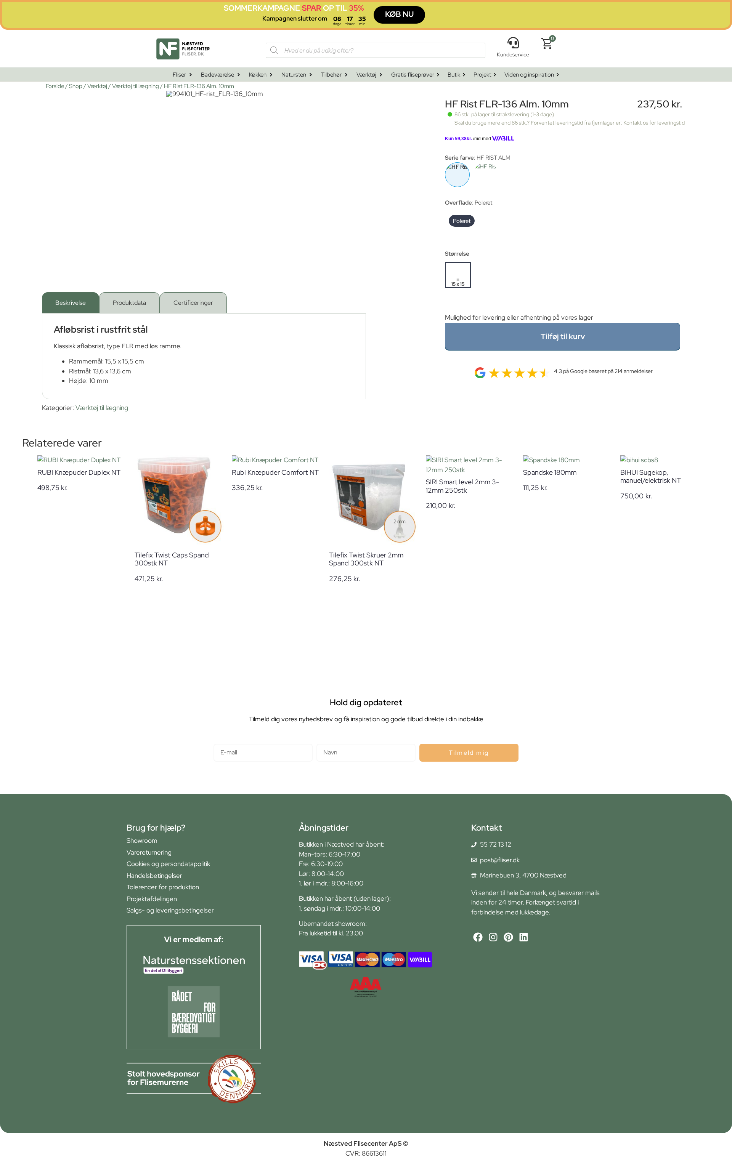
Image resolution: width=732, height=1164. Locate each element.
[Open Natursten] (310, 74)
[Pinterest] (508, 937)
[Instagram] (493, 937)
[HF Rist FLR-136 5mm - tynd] (486, 174)
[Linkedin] (523, 937)
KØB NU (399, 14)
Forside (55, 86)
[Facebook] (478, 937)
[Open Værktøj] (381, 74)
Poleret (461, 221)
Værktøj (97, 86)
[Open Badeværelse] (238, 74)
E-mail (222, 740)
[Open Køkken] (271, 74)
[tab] (70, 302)
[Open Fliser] (190, 74)
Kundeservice (513, 54)
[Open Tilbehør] (346, 74)
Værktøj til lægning (135, 86)
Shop (75, 86)
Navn (323, 740)
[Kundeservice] (513, 42)
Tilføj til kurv (563, 336)
